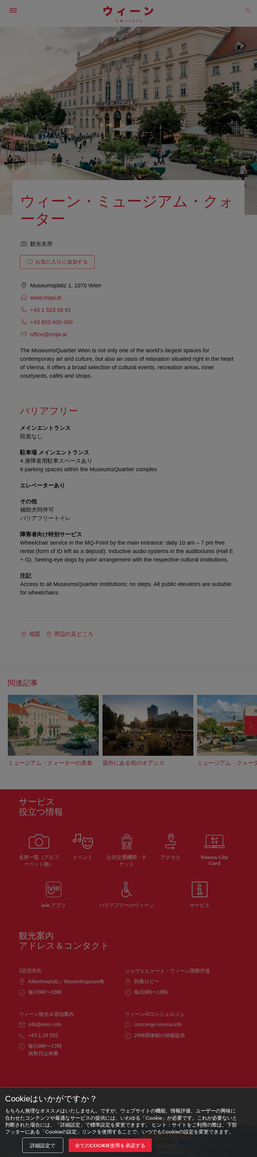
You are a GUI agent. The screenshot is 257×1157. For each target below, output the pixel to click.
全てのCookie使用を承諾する (110, 1145)
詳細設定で (42, 1145)
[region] (128, 1122)
